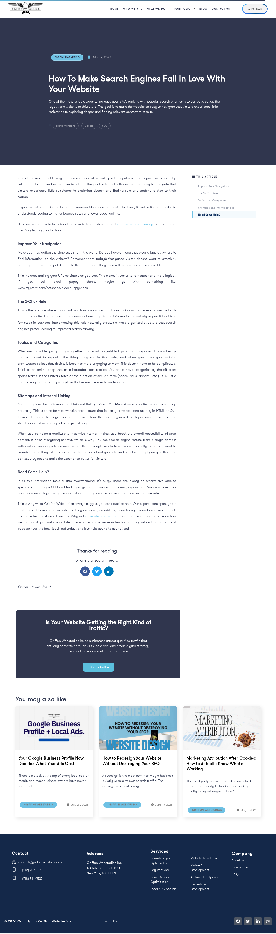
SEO (104, 125)
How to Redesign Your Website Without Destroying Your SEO (132, 760)
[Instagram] (268, 921)
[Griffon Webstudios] (25, 8)
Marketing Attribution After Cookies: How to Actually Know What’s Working (221, 763)
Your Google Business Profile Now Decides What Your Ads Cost (51, 760)
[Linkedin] (258, 921)
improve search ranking (135, 224)
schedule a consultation (103, 516)
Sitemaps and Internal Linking (216, 207)
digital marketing (65, 125)
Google (89, 125)
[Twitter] (248, 921)
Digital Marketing (67, 57)
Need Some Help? (209, 215)
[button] (85, 571)
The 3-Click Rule (208, 193)
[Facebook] (238, 921)
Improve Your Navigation (213, 186)
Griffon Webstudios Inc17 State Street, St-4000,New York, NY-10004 (104, 867)
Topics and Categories (212, 200)
